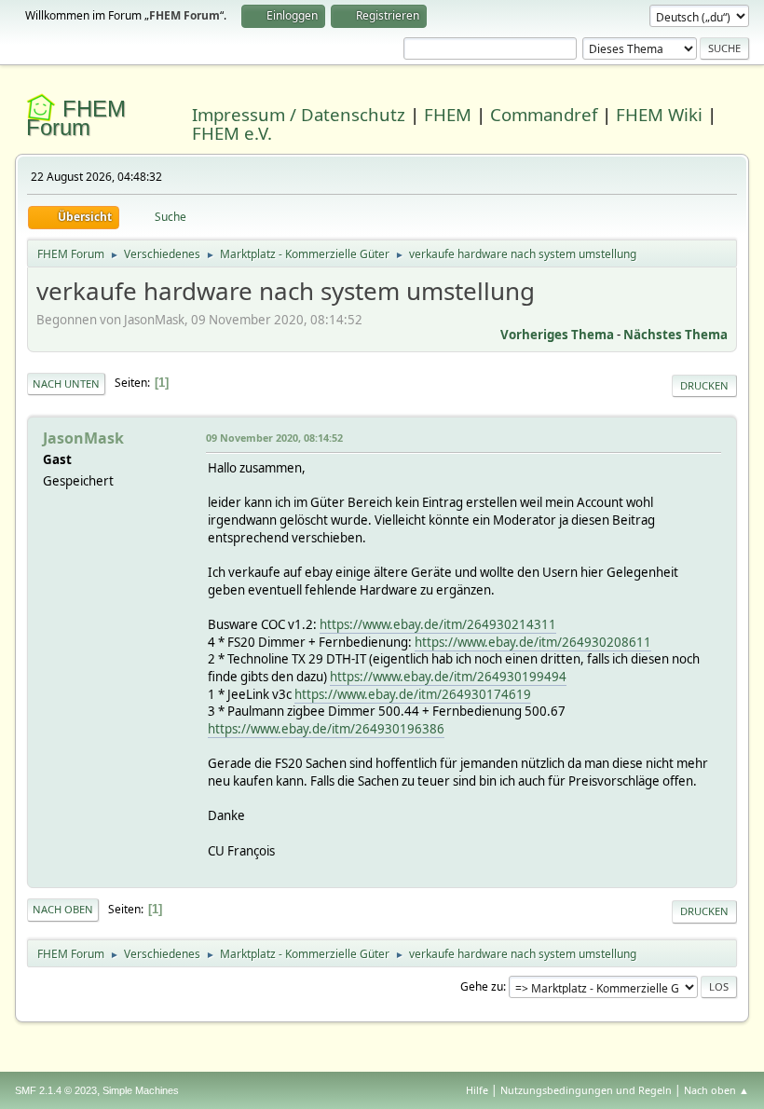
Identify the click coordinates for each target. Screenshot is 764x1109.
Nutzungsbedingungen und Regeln (586, 1090)
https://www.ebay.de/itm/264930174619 (412, 694)
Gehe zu (481, 986)
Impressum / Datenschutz (298, 114)
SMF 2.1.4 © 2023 (56, 1090)
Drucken (704, 385)
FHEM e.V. (232, 132)
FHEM (447, 114)
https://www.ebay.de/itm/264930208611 (533, 642)
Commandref (543, 114)
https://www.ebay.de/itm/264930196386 (326, 728)
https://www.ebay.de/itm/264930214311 (438, 624)
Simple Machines (140, 1090)
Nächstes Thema (675, 334)
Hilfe (477, 1090)
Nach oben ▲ (716, 1090)
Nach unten (66, 383)
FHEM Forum (76, 118)
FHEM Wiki (659, 114)
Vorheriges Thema (557, 334)
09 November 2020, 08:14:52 (274, 438)
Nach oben (63, 909)
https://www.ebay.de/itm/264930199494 (448, 676)
